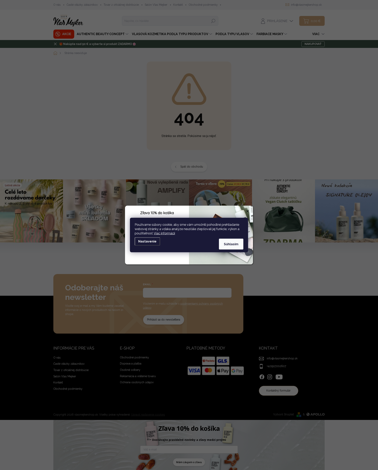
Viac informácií (164, 233)
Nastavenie (147, 241)
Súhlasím (231, 244)
